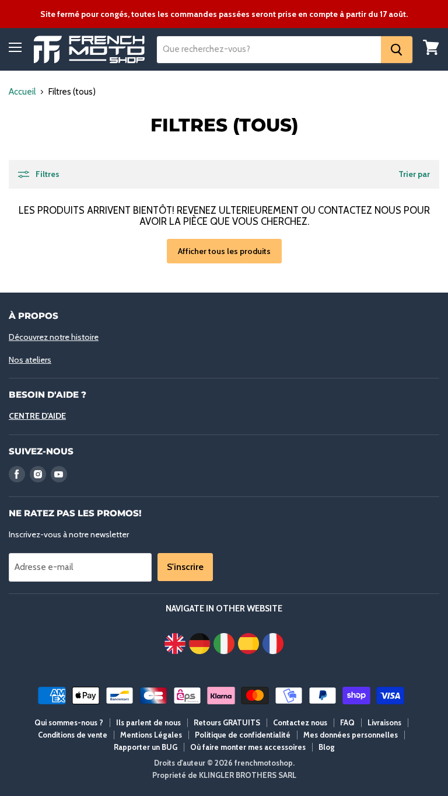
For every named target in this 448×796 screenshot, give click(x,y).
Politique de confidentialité (242, 734)
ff (89, 49)
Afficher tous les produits (224, 251)
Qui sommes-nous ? (68, 722)
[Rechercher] (396, 49)
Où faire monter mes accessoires (248, 747)
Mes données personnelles (350, 734)
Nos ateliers (30, 359)
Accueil (22, 92)
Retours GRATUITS (227, 722)
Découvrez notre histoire (54, 337)
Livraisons (384, 722)
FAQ (347, 722)
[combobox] (269, 49)
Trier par (414, 174)
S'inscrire (185, 566)
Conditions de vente (72, 734)
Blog (326, 747)
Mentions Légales (151, 734)
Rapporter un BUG (145, 747)
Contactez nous (300, 722)
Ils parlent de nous (148, 722)
